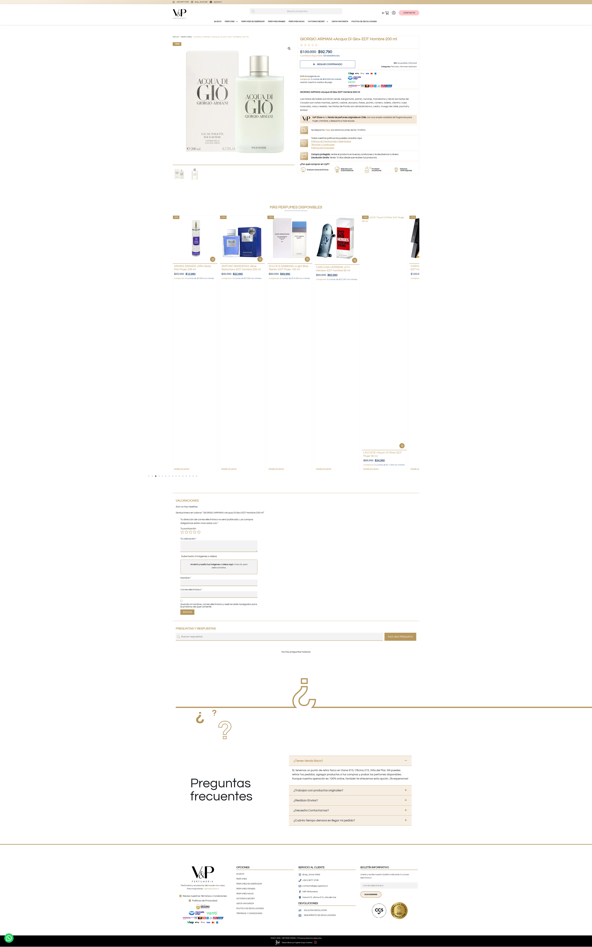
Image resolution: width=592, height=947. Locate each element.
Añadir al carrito (181, 469)
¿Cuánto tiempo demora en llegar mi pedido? (324, 820)
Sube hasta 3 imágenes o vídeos (199, 556)
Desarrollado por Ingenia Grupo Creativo (297, 942)
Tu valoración (188, 538)
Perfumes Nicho (296, 21)
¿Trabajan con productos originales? (318, 790)
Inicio (176, 37)
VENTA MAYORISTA (340, 21)
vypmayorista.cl (211, 889)
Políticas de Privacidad (322, 148)
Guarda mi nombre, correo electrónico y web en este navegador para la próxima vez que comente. (218, 605)
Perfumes (186, 37)
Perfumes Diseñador (408, 67)
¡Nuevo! (217, 21)
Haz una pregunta (400, 636)
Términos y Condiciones (323, 144)
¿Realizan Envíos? (306, 800)
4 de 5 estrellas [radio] (195, 532)
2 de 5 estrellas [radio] (186, 532)
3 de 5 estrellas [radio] (190, 532)
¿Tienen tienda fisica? (308, 760)
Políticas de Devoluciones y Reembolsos (331, 141)
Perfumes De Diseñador (253, 21)
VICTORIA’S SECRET (316, 21)
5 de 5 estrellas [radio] (199, 532)
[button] (289, 48)
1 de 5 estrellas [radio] (182, 532)
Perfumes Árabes (276, 21)
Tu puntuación (188, 528)
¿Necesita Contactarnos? (311, 810)
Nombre (185, 578)
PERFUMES (229, 21)
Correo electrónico (191, 589)
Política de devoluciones (364, 21)
